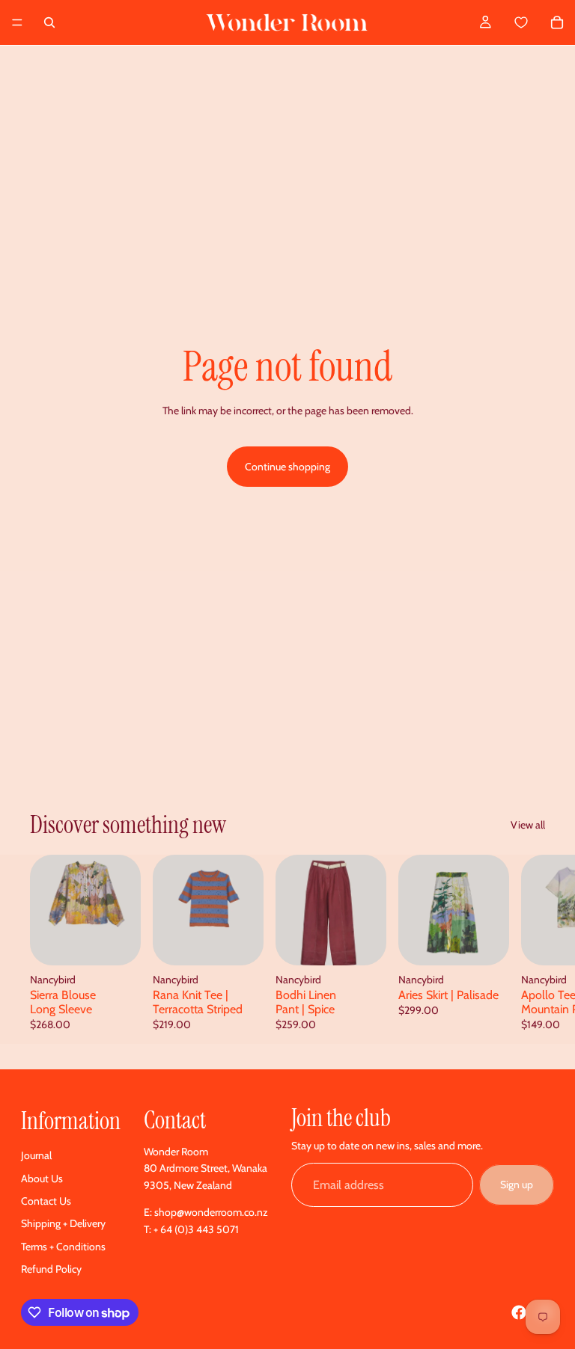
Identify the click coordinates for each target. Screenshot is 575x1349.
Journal (36, 1155)
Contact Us (46, 1201)
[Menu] (17, 22)
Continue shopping (287, 466)
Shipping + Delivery (63, 1223)
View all (528, 825)
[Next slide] (528, 949)
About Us (42, 1178)
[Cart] (538, 22)
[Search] (49, 22)
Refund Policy (51, 1269)
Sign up (516, 1184)
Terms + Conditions (63, 1246)
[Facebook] (519, 1312)
